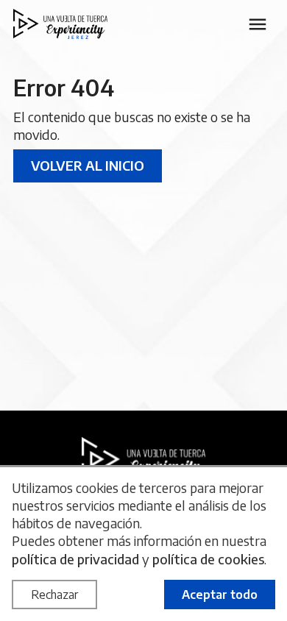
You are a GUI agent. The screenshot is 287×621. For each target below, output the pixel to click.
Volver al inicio (87, 165)
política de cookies (208, 558)
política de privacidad (75, 558)
